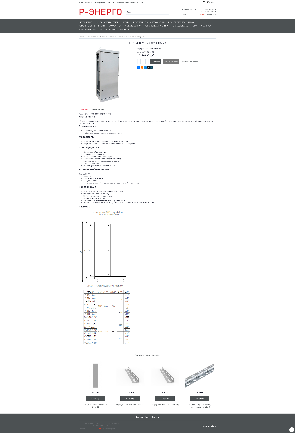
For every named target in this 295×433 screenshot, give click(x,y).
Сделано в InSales (209, 426)
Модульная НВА (133, 26)
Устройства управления (157, 26)
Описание (84, 109)
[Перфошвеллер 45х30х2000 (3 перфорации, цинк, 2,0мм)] (199, 375)
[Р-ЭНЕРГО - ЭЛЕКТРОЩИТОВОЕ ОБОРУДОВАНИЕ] (100, 11)
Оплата (147, 417)
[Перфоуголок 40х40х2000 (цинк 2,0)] (130, 375)
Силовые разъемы (182, 26)
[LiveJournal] (151, 67)
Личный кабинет (122, 2)
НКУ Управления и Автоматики (149, 22)
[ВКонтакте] (138, 67)
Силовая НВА (115, 26)
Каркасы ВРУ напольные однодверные (131, 37)
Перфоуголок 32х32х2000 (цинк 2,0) (165, 404)
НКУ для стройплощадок (181, 22)
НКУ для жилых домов (107, 22)
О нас (81, 2)
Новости (88, 2)
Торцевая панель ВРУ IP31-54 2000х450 (95, 405)
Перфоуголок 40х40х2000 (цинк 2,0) (130, 404)
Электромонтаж (108, 29)
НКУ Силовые (85, 22)
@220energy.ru (208, 14)
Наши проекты (99, 2)
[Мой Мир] (145, 67)
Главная (81, 37)
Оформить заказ (171, 61)
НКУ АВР (126, 22)
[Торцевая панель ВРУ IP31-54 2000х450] (95, 375)
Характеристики (97, 109)
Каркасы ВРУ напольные (108, 37)
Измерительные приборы (92, 26)
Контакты (110, 2)
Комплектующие (87, 29)
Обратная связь (136, 2)
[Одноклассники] (142, 67)
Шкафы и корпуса (202, 26)
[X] (148, 67)
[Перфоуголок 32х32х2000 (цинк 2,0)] (165, 375)
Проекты (124, 29)
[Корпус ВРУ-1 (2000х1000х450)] (106, 75)
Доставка (139, 417)
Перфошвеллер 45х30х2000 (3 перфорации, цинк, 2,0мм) (199, 405)
